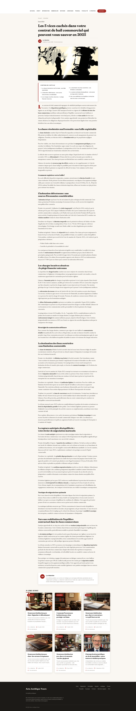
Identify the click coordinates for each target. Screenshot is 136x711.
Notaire (62, 10)
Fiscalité (85, 10)
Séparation (46, 10)
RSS (109, 689)
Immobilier (54, 10)
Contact (102, 11)
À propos (93, 10)
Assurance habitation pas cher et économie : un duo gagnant (65, 656)
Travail (77, 10)
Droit (38, 10)
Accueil (32, 10)
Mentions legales (102, 689)
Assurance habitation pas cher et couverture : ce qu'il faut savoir (93, 615)
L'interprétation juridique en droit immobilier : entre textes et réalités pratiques (95, 656)
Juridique (70, 10)
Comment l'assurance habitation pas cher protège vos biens (65, 615)
